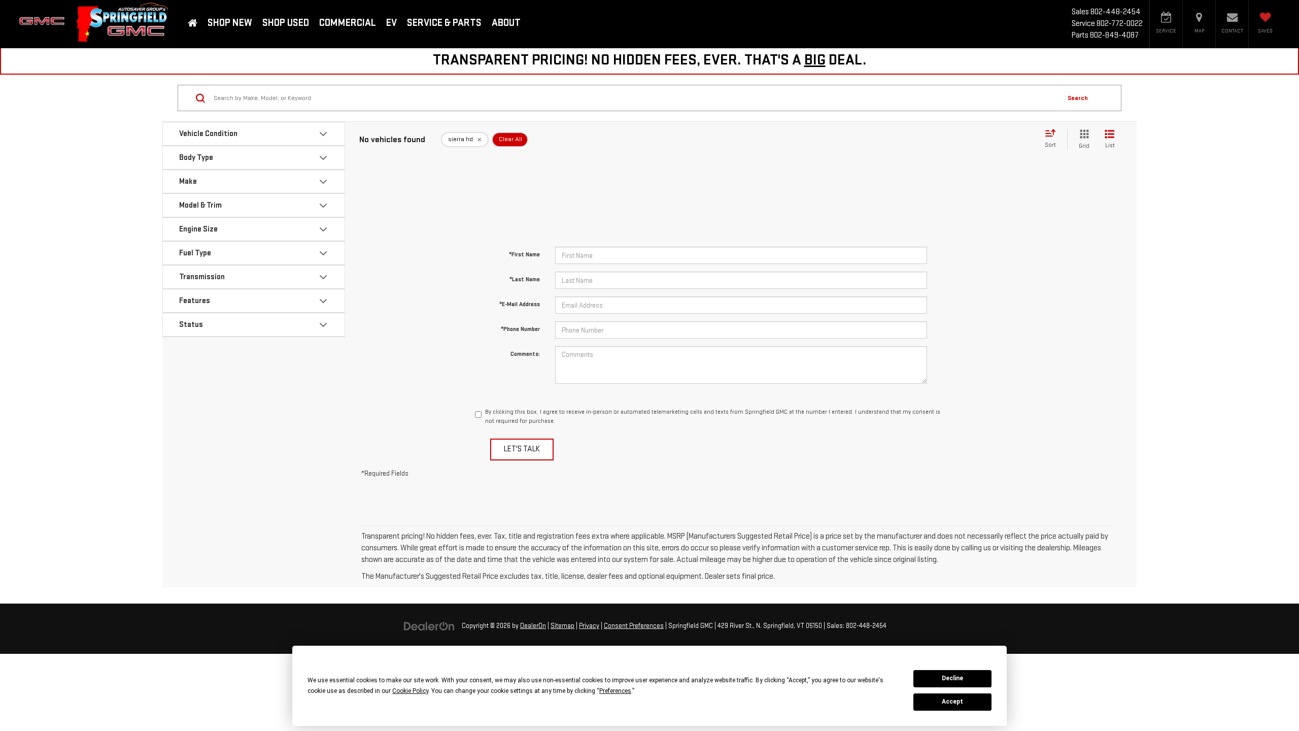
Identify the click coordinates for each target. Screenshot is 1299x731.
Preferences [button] (615, 690)
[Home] (192, 23)
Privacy (589, 626)
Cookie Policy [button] (410, 690)
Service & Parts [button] (444, 23)
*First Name (524, 254)
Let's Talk (522, 449)
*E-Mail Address (519, 304)
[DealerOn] (429, 625)
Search (1078, 98)
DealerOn (533, 626)
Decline (952, 678)
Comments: (525, 354)
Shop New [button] (230, 23)
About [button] (506, 23)
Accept (952, 701)
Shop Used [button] (285, 23)
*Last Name (524, 279)
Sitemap (562, 626)
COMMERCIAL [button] (347, 23)
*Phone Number (520, 329)
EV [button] (391, 23)
